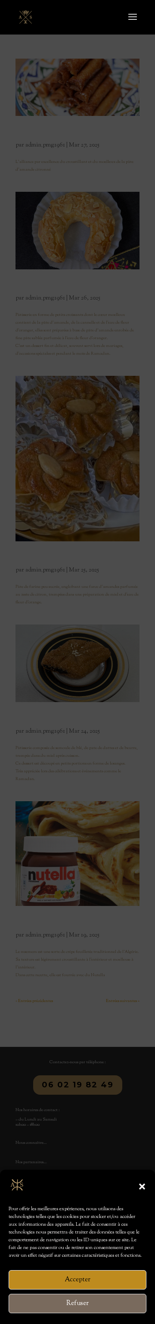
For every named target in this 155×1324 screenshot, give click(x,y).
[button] (142, 1186)
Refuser (77, 1303)
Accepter (77, 1279)
